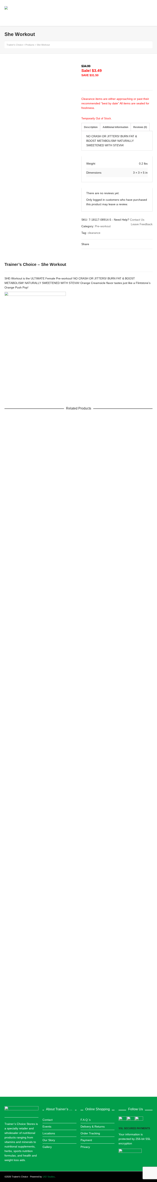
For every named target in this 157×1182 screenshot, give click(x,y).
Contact (48, 1119)
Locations (49, 1133)
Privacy (85, 1147)
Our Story (49, 1140)
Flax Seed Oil (16, 899)
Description (91, 127)
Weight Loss (16, 570)
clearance (94, 232)
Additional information (115, 127)
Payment (86, 1140)
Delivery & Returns (93, 1126)
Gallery (47, 1147)
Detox (11, 737)
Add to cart (17, 556)
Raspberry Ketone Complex (25, 565)
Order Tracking (90, 1133)
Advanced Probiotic (20, 732)
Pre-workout (103, 226)
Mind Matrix (15, 1065)
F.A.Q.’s (86, 1119)
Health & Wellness (19, 1070)
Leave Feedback (142, 224)
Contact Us (137, 219)
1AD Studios (49, 1176)
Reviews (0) (140, 127)
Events (47, 1126)
